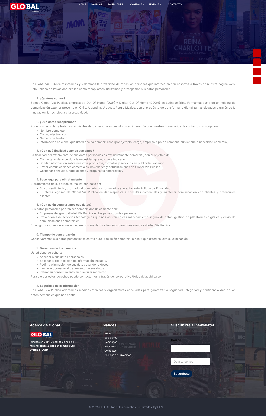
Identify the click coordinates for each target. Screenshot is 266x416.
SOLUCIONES (115, 4)
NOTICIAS (155, 4)
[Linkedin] (253, 6)
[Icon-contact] (257, 80)
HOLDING (96, 4)
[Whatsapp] (257, 71)
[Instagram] (242, 6)
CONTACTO (175, 4)
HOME (82, 4)
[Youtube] (248, 6)
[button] (116, 4)
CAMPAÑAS (137, 4)
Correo (176, 340)
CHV (160, 407)
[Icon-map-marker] (257, 62)
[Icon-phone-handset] (257, 53)
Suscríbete (182, 373)
